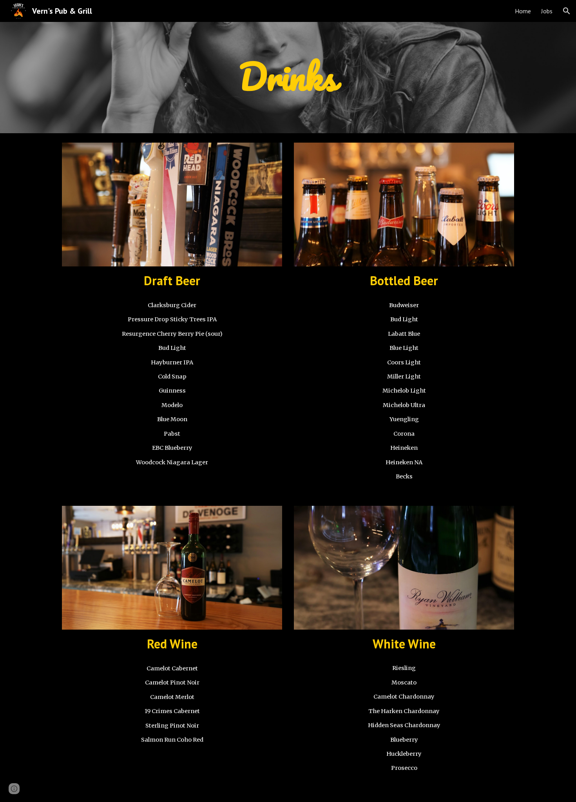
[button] (566, 11)
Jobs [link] (546, 11)
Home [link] (523, 11)
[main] (288, 77)
